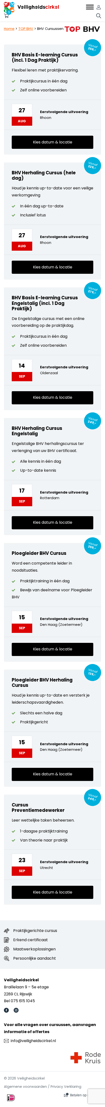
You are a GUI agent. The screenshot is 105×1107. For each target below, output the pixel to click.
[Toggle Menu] (90, 7)
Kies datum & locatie (52, 142)
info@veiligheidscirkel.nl (33, 1041)
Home (9, 28)
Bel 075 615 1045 (19, 1001)
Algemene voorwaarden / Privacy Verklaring (42, 1086)
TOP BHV (25, 28)
